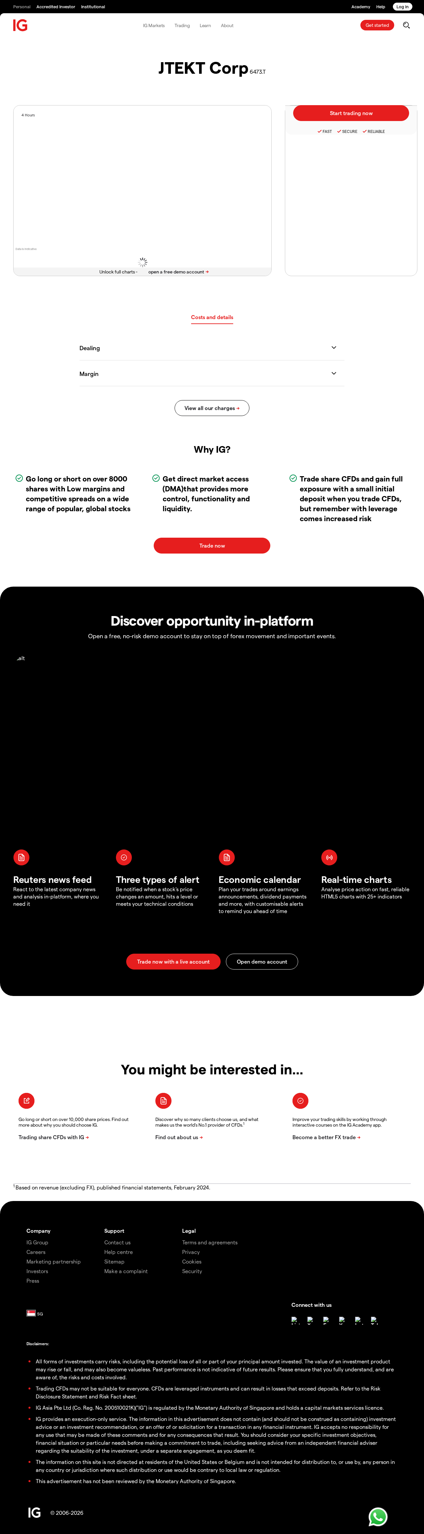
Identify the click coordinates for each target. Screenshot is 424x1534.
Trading (182, 25)
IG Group (37, 1242)
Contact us (117, 1242)
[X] (311, 1321)
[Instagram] (359, 1321)
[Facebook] (327, 1321)
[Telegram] (375, 1321)
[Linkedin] (295, 1321)
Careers (35, 1252)
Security (192, 1271)
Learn (205, 25)
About (227, 25)
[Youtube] (343, 1321)
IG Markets (154, 25)
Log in (403, 6)
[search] (406, 25)
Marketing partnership (53, 1261)
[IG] (20, 25)
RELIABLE (376, 131)
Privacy (191, 1252)
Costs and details (212, 317)
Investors (37, 1271)
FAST (327, 131)
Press (32, 1280)
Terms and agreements (210, 1242)
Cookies (191, 1261)
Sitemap (114, 1261)
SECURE (349, 131)
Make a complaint (126, 1271)
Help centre (118, 1252)
